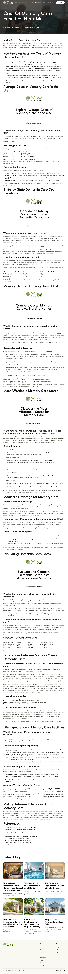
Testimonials (38, 2)
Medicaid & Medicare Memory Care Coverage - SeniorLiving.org (20, 833)
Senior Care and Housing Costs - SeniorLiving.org (17, 838)
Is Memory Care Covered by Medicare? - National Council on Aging (21, 827)
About (41, 949)
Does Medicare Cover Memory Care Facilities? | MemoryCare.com (20, 829)
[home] (8, 2)
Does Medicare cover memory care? (13, 834)
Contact (42, 965)
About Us (21, 2)
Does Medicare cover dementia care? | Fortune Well (17, 831)
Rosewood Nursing (60, 970)
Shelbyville (55, 955)
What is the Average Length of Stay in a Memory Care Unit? (19, 840)
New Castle (55, 949)
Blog (47, 2)
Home (16, 2)
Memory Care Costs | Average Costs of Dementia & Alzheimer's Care (21, 836)
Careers (51, 2)
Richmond (55, 952)
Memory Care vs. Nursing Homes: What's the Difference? (18, 842)
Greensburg (56, 947)
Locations (31, 2)
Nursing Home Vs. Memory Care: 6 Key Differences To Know (19, 844)
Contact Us (60, 2)
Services (26, 2)
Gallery (43, 2)
